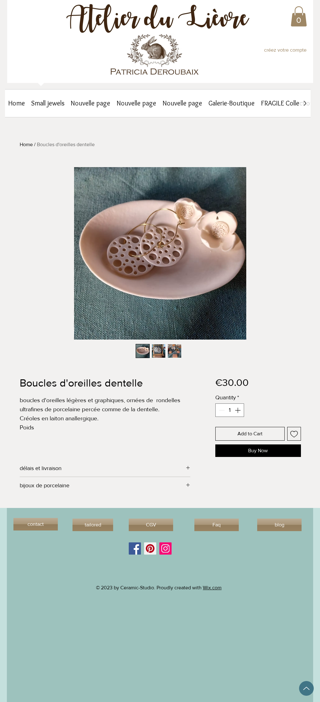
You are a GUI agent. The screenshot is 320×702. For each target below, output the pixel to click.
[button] (298, 16)
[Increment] (238, 410)
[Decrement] (221, 410)
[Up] (306, 688)
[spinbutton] (229, 410)
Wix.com (212, 587)
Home (26, 144)
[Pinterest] (150, 548)
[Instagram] (165, 548)
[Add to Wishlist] (294, 434)
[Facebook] (135, 548)
